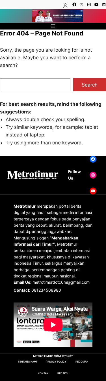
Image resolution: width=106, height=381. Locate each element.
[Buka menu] (53, 26)
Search (90, 85)
